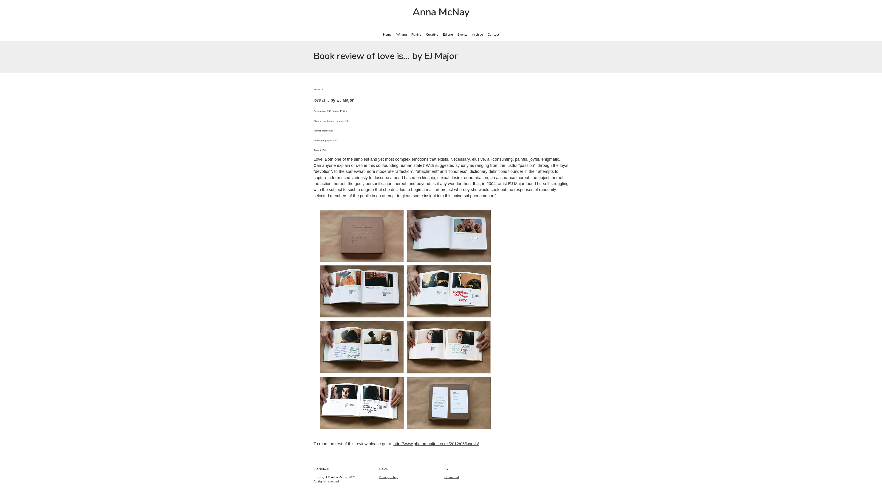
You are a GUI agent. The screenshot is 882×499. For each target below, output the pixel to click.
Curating (432, 34)
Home (387, 34)
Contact (493, 34)
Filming (416, 34)
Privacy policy (388, 477)
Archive (477, 34)
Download (451, 477)
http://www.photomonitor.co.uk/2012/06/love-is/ (436, 444)
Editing (448, 34)
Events (462, 34)
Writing (401, 34)
